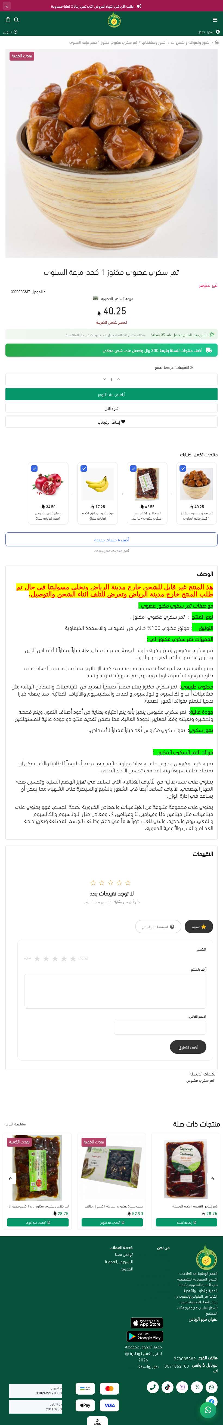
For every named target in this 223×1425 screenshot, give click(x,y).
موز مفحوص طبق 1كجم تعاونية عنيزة (98, 515)
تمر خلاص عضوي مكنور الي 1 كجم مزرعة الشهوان (37, 1205)
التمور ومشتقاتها (154, 42)
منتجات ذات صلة (196, 1123)
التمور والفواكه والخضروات (190, 42)
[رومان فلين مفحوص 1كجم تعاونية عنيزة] (34, 468)
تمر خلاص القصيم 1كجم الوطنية (194, 1205)
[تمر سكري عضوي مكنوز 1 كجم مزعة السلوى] (182, 468)
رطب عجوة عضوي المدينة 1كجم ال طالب (114, 1205)
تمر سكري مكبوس (200, 1080)
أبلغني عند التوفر (111, 394)
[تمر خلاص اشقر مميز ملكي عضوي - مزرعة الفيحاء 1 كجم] (133, 468)
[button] (212, 1178)
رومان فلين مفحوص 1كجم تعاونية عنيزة (48, 515)
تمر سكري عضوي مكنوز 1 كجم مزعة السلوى (197, 515)
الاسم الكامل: (197, 1016)
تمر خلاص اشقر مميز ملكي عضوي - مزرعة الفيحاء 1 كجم (147, 515)
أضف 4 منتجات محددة (111, 539)
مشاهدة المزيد (15, 1124)
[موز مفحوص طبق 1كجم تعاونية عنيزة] (83, 468)
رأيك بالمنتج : (198, 969)
